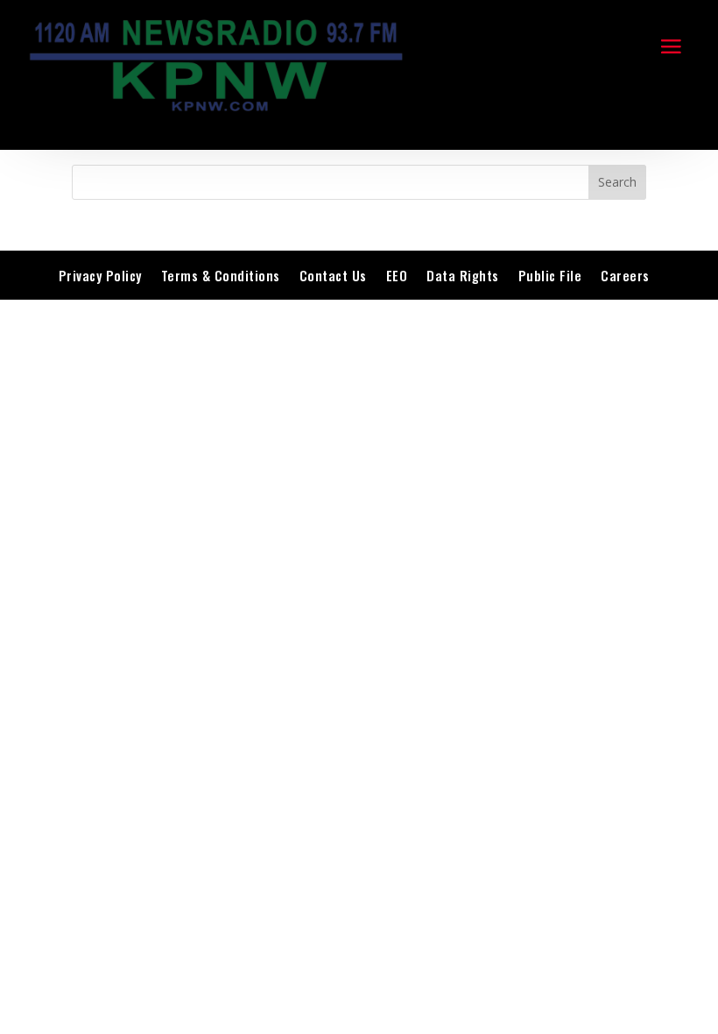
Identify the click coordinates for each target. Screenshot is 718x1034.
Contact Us (333, 275)
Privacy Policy (100, 275)
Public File (550, 275)
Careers (625, 275)
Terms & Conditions (220, 275)
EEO (397, 275)
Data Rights (462, 275)
